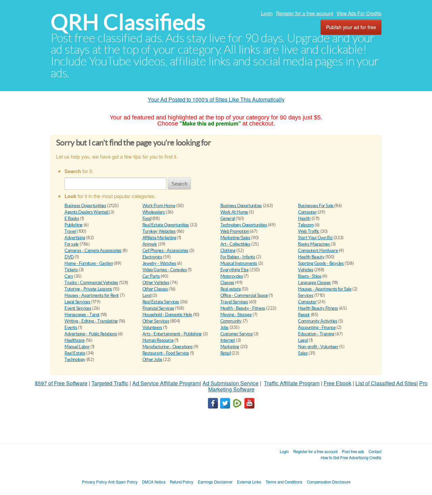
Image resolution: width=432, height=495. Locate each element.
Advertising (74, 237)
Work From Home (159, 205)
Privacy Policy (94, 482)
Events (70, 327)
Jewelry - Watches (159, 263)
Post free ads (353, 451)
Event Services (77, 308)
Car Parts (151, 276)
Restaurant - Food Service (165, 353)
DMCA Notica (153, 482)
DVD (69, 256)
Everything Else (234, 269)
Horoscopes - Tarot (82, 314)
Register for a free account (304, 13)
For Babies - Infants (237, 256)
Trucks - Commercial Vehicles (91, 282)
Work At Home (234, 212)
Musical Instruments (239, 263)
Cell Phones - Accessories (165, 250)
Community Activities (317, 321)
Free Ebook (337, 383)
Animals (149, 244)
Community (231, 321)
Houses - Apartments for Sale (324, 289)
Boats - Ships (309, 276)
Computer (307, 212)
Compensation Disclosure (328, 482)
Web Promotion (234, 231)
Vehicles (305, 269)
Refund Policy (181, 482)
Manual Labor (76, 346)
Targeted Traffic (109, 383)
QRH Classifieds (128, 22)
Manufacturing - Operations (167, 346)
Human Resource (158, 340)
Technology (74, 359)
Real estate (230, 289)
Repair (304, 314)
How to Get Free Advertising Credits (351, 457)
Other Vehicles (155, 282)
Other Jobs (152, 359)
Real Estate (74, 353)
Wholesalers (153, 212)
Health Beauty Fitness (318, 308)
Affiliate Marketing (159, 237)
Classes (227, 282)
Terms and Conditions (284, 482)
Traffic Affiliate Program (292, 383)
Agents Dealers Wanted (86, 212)
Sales (302, 353)
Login (267, 13)
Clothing (228, 250)
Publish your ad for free (351, 27)
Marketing (230, 346)
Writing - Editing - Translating (91, 321)
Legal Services (77, 301)
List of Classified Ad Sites (385, 383)
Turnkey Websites (159, 231)
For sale (71, 244)
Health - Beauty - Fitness (242, 308)
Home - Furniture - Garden (88, 263)
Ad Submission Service (230, 383)
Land (146, 295)
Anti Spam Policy (123, 482)
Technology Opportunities (243, 224)
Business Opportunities (85, 205)
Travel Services (234, 301)
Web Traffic (308, 231)
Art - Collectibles (235, 244)
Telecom (306, 224)
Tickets (71, 269)
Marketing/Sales (235, 237)
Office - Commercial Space (244, 295)
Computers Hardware (318, 250)
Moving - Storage (236, 314)
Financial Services (158, 308)
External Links (249, 482)
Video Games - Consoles (164, 269)
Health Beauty (311, 256)
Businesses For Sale (316, 205)
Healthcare (74, 340)
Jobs (224, 327)
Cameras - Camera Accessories (93, 250)
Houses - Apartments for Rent (91, 295)
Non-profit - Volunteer (318, 346)
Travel (70, 231)
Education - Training (316, 333)
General (227, 218)
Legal (303, 340)
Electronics (152, 256)
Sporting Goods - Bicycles (321, 263)
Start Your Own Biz (315, 237)
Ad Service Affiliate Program (166, 383)
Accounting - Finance (316, 327)
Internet (227, 340)
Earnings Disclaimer (215, 482)
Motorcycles (231, 276)
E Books (71, 218)
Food (146, 218)
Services (305, 295)
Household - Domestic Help (167, 314)
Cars (68, 276)
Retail (225, 353)
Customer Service (236, 333)
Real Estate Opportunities (165, 224)
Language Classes (314, 282)
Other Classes (155, 289)
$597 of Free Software (61, 383)
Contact (375, 451)
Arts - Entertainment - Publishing (172, 333)
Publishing (73, 224)
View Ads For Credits (358, 13)
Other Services (155, 321)
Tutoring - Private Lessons (88, 289)
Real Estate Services (160, 301)
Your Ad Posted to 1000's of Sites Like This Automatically (216, 99)
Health (304, 218)
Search (179, 184)
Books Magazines (314, 244)
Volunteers (152, 327)
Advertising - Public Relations (90, 333)
